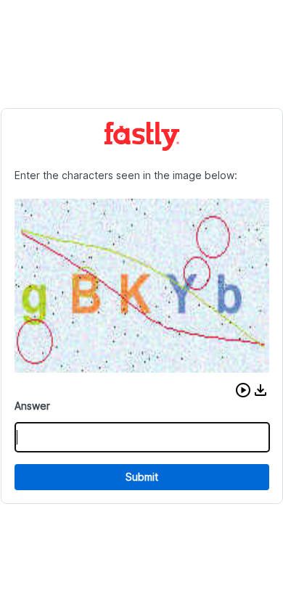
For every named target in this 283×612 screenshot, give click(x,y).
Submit (142, 477)
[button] (243, 390)
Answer (32, 406)
